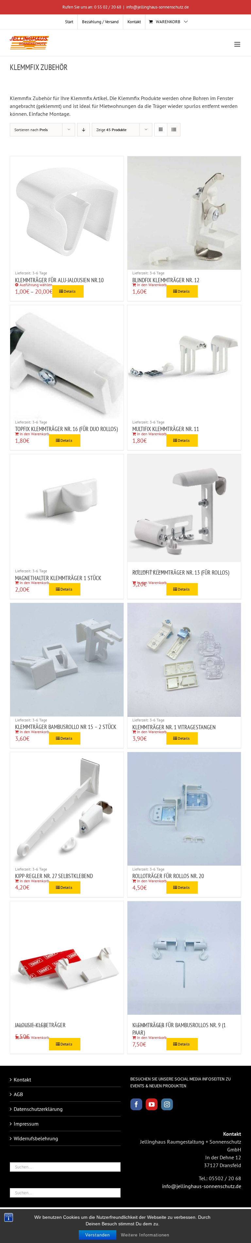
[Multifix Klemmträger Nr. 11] (184, 362)
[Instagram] (167, 1104)
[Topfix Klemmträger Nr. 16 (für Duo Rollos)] (67, 362)
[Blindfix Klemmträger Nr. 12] (184, 213)
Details (69, 291)
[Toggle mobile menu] (237, 44)
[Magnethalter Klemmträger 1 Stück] (67, 511)
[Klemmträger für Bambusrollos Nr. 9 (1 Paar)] (184, 958)
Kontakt (22, 1079)
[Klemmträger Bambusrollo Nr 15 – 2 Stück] (67, 659)
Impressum (26, 1123)
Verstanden (97, 1235)
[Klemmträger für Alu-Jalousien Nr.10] (67, 213)
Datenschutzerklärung (38, 1109)
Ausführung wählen (36, 284)
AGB (18, 1094)
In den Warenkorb (151, 284)
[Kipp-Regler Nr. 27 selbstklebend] (67, 809)
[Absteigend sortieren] (83, 129)
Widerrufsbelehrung (36, 1138)
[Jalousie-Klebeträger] (67, 958)
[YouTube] (152, 1104)
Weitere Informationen (145, 1235)
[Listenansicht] (173, 129)
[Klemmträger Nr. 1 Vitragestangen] (184, 659)
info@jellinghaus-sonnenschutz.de (157, 7)
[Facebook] (136, 1104)
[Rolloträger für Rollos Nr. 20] (184, 809)
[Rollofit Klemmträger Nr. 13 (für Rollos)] (184, 508)
